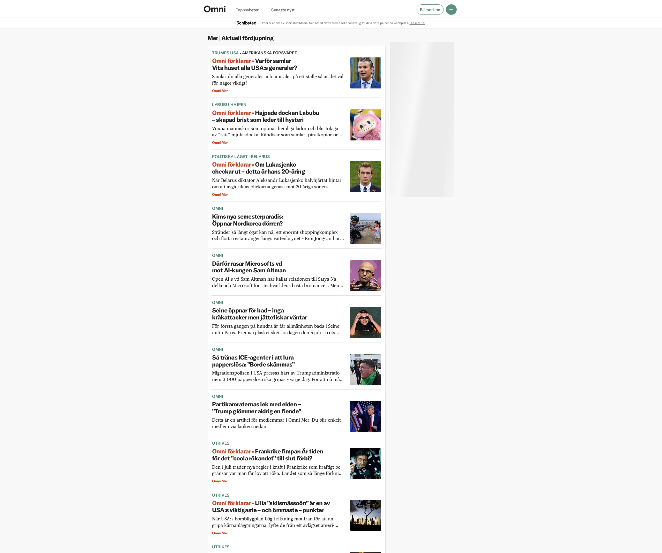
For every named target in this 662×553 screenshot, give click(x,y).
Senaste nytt (283, 10)
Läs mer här (417, 23)
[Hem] (214, 8)
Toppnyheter (247, 10)
